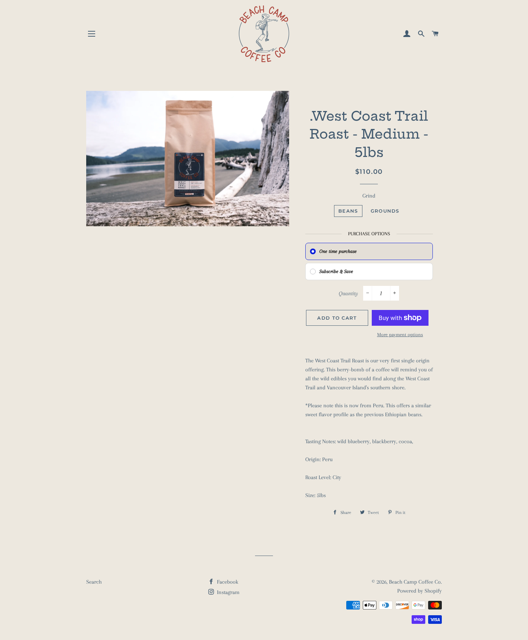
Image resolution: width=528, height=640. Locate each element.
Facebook (227, 582)
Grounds (385, 211)
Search (94, 582)
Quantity (348, 293)
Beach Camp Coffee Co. (415, 582)
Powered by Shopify (419, 591)
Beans (348, 211)
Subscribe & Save (336, 271)
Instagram (228, 592)
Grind (368, 196)
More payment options (400, 334)
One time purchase (338, 251)
